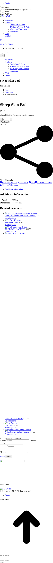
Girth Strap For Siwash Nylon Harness (20, 216)
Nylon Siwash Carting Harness (17, 432)
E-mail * (32, 441)
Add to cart (5, 122)
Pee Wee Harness (12, 222)
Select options (10, 218)
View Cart (4, 44)
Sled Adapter (10, 425)
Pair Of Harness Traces (14, 419)
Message (3, 452)
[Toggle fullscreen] (3, 555)
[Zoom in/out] (1, 555)
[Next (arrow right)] (3, 562)
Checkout (12, 44)
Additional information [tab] (14, 189)
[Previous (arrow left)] (1, 562)
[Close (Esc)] (8, 555)
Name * (3, 441)
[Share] (6, 555)
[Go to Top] (26, 553)
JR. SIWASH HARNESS (15, 229)
